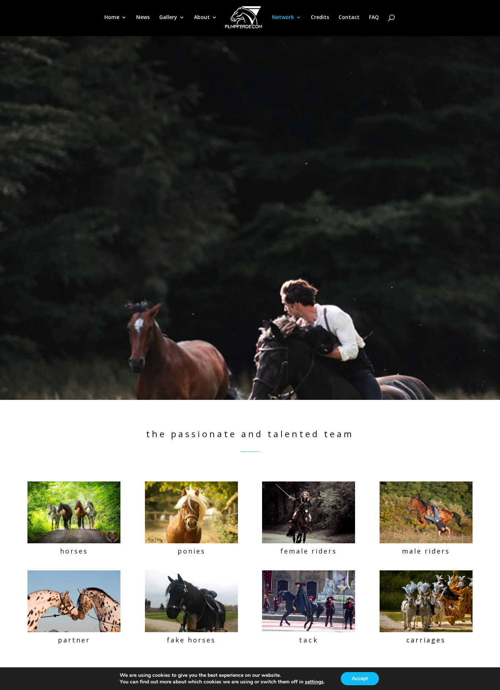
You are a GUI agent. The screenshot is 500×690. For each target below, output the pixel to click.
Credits (320, 17)
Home (111, 17)
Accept (360, 678)
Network (283, 17)
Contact (349, 17)
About (202, 17)
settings (314, 682)
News (143, 17)
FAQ (374, 17)
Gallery (168, 17)
